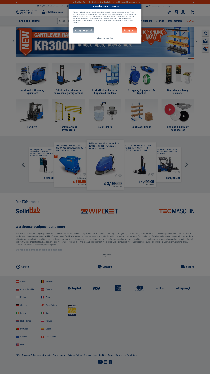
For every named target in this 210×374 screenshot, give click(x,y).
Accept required (83, 30)
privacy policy (88, 20)
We (74, 12)
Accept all (129, 30)
